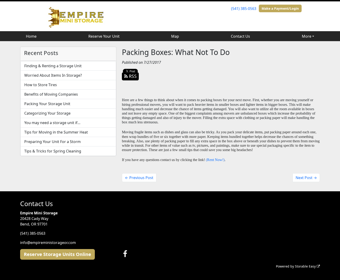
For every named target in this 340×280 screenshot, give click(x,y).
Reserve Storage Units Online (57, 254)
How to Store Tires (40, 84)
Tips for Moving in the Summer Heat (56, 132)
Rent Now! (215, 160)
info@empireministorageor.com (48, 242)
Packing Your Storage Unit (47, 103)
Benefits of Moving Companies (51, 94)
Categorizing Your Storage (47, 113)
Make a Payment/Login (280, 8)
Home (31, 36)
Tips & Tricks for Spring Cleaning (52, 151)
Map (175, 36)
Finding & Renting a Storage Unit (53, 65)
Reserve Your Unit (104, 36)
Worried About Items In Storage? (53, 75)
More (306, 36)
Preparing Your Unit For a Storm (52, 141)
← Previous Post (139, 177)
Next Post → (306, 177)
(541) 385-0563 (243, 8)
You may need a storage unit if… (52, 122)
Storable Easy (306, 266)
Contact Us (240, 36)
